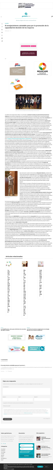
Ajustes (46, 466)
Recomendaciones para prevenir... (45, 454)
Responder (10, 371)
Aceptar (40, 466)
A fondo (2, 453)
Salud (2, 459)
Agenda (2, 455)
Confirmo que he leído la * (25, 452)
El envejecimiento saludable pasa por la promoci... (13, 365)
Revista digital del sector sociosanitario (26, 20)
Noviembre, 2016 (7, 30)
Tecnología (3, 452)
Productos (3, 450)
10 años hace (2, 371)
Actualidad (6, 23)
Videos (2, 456)
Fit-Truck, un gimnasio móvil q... (46, 447)
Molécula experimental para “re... (45, 438)
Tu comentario (6, 386)
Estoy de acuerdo (7, 405)
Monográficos (4, 458)
